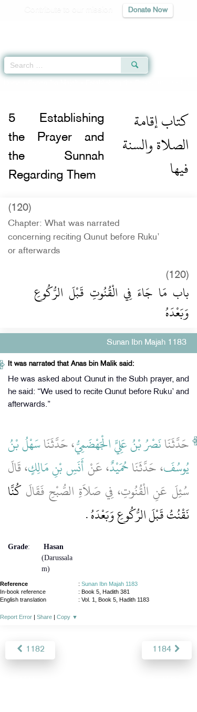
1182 (34, 650)
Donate (183, 681)
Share (44, 617)
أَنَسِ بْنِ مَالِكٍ (56, 468)
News (38, 681)
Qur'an (42, 29)
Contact (150, 681)
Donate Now (148, 10)
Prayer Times (124, 29)
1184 (162, 650)
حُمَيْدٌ (119, 468)
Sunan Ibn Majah (53, 83)
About (11, 681)
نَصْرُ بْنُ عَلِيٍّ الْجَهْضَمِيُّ (118, 444)
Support (69, 681)
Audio (166, 29)
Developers (110, 681)
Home (12, 83)
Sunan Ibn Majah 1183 (109, 584)
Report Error (16, 617)
